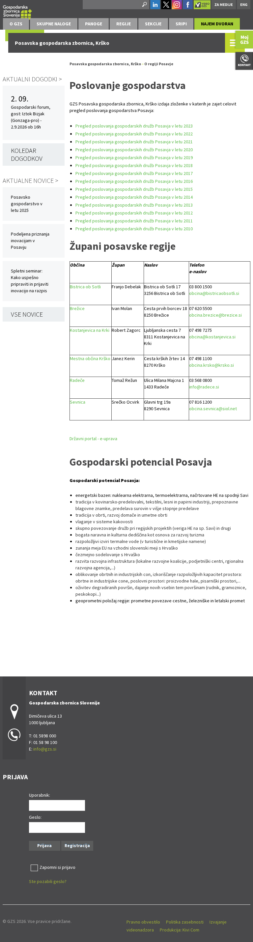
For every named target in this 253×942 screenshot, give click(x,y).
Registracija (77, 845)
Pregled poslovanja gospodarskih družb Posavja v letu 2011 (134, 221)
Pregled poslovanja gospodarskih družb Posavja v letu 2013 (134, 205)
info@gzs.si (44, 749)
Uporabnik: (39, 795)
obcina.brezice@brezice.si (215, 315)
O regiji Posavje (158, 63)
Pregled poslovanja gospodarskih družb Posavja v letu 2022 (134, 134)
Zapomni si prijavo (57, 867)
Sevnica (77, 402)
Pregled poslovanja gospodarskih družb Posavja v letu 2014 (134, 197)
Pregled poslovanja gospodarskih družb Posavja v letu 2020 (134, 150)
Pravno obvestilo (143, 922)
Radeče (77, 380)
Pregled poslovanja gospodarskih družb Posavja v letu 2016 (134, 181)
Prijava (44, 845)
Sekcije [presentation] (153, 24)
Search (144, 4)
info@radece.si (204, 387)
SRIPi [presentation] (181, 24)
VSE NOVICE (27, 314)
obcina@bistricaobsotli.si (214, 293)
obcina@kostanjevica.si (212, 337)
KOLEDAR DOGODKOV (26, 154)
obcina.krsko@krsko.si (211, 365)
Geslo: (35, 817)
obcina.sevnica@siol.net (213, 409)
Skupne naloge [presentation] (54, 24)
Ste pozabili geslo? (48, 881)
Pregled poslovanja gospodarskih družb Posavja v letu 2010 (134, 229)
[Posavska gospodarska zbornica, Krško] (17, 12)
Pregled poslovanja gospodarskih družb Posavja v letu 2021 (134, 142)
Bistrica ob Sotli (85, 287)
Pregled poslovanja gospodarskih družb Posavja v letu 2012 (134, 213)
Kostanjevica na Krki (89, 330)
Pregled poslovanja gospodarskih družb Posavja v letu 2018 (134, 165)
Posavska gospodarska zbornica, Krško (105, 63)
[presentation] (16, 24)
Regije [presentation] (123, 24)
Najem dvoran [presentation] (217, 24)
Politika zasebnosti (185, 922)
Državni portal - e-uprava (93, 439)
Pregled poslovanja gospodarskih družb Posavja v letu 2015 (134, 189)
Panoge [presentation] (93, 24)
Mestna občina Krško (90, 358)
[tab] (16, 24)
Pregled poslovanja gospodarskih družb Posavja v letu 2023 (134, 126)
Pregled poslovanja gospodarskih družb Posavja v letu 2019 (134, 157)
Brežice (77, 308)
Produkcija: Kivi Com (179, 930)
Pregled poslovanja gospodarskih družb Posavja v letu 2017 (134, 173)
